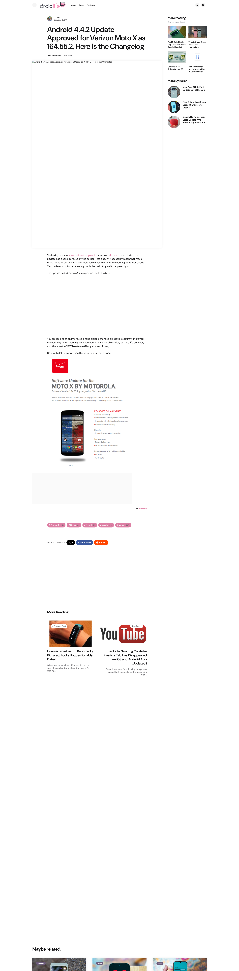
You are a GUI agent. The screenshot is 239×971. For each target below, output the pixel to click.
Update (107, 525)
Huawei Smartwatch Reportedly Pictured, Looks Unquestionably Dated (70, 655)
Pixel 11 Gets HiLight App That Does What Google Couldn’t (177, 44)
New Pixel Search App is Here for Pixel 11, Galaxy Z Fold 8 (196, 69)
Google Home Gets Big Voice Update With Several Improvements (194, 120)
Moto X (90, 525)
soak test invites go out (82, 255)
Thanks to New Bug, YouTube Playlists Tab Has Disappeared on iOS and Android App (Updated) (125, 657)
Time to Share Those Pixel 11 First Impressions (197, 44)
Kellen (58, 17)
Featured (41, 963)
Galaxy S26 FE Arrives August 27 (175, 68)
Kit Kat (74, 525)
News (100, 963)
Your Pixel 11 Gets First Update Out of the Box (194, 88)
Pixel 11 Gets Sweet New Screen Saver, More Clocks (194, 105)
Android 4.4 (57, 525)
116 (54, 55)
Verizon (143, 508)
